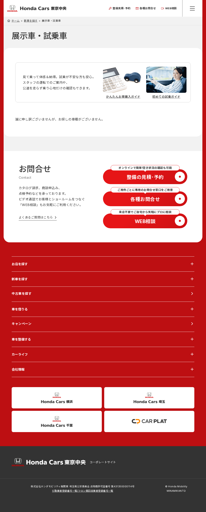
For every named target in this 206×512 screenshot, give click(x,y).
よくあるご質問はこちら (36, 217)
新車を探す (30, 20)
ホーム (15, 20)
